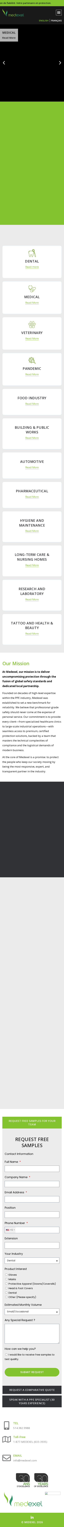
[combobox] (10, 1230)
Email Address (15, 1192)
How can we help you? (20, 1349)
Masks (12, 1279)
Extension (11, 1238)
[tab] (32, 1123)
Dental (12, 1293)
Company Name (16, 1177)
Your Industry (14, 1254)
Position (10, 1208)
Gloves (12, 1275)
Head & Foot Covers (20, 1288)
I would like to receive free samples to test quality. (30, 1357)
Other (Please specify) (22, 1297)
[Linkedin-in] (32, 1517)
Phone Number (15, 1223)
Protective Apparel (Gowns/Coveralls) (32, 1284)
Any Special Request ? (20, 1320)
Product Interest (16, 1269)
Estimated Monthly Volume (23, 1305)
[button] (59, 13)
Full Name (12, 1162)
